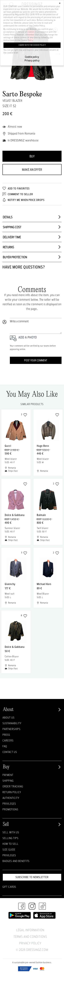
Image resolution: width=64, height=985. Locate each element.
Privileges (9, 803)
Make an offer (32, 169)
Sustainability (11, 723)
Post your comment (35, 360)
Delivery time (12, 237)
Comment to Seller (20, 194)
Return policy (11, 792)
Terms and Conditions (30, 936)
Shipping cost (12, 227)
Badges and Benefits (16, 861)
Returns (8, 247)
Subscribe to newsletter (32, 877)
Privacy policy (32, 60)
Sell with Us (10, 832)
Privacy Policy (30, 943)
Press (6, 734)
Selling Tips (10, 838)
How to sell (10, 843)
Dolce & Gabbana (14, 515)
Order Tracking (12, 786)
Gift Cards (9, 886)
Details (7, 217)
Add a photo (27, 337)
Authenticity (10, 798)
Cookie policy (32, 56)
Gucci (8, 445)
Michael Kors (44, 584)
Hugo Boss (43, 445)
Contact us (9, 752)
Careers (8, 740)
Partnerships (11, 729)
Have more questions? (23, 267)
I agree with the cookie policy (32, 45)
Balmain (41, 515)
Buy (32, 156)
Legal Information (30, 930)
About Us (8, 717)
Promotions (10, 809)
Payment (7, 775)
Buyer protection (15, 257)
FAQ (4, 746)
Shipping (8, 780)
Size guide (8, 849)
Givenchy (10, 584)
